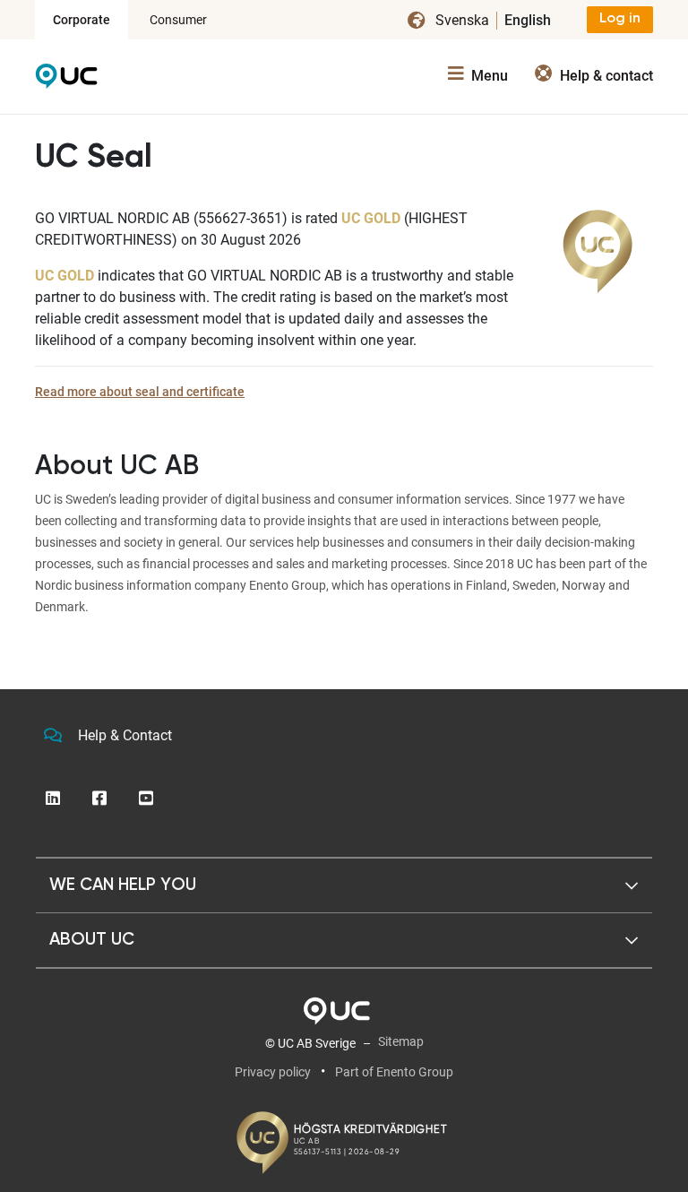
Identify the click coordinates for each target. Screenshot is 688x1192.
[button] (344, 885)
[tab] (344, 885)
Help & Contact (125, 735)
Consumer (178, 20)
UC (66, 81)
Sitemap (401, 1041)
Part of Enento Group (394, 1072)
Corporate (81, 20)
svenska (462, 20)
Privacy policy (273, 1072)
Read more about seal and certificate (140, 391)
